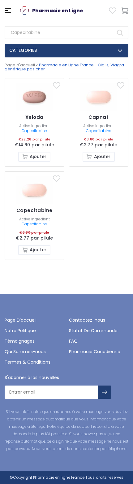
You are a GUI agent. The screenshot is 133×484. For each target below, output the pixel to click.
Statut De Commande (93, 331)
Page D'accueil (20, 320)
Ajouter (38, 156)
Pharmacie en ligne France (58, 477)
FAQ (73, 341)
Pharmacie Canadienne (94, 351)
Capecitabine (34, 130)
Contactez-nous (87, 320)
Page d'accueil (20, 65)
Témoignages (20, 341)
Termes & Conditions (27, 362)
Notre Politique (20, 331)
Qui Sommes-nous (25, 351)
